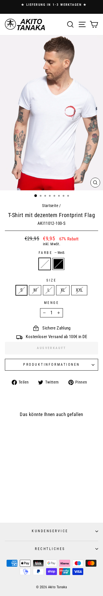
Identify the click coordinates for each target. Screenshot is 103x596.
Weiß (44, 264)
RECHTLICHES (50, 549)
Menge (51, 303)
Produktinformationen (51, 365)
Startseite (50, 205)
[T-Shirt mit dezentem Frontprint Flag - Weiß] (20, 504)
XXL (79, 290)
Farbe (51, 253)
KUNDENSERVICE (50, 531)
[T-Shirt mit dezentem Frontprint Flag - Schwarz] (25, 504)
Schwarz (58, 264)
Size (51, 280)
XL (63, 290)
